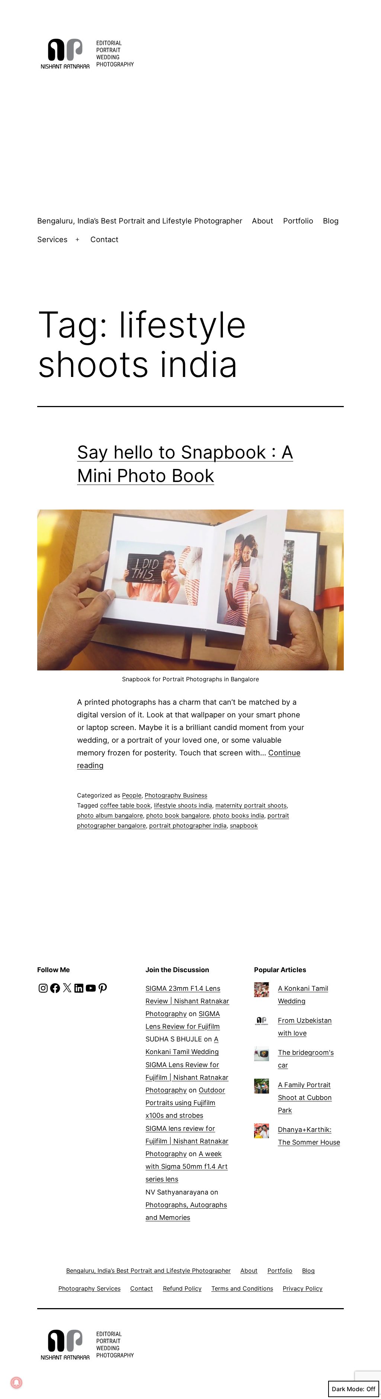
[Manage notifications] (16, 1383)
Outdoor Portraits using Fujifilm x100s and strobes (185, 1102)
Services (52, 239)
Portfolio (298, 220)
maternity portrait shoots (250, 805)
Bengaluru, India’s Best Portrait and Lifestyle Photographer (139, 220)
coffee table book (125, 805)
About (262, 220)
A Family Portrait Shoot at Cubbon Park (305, 1097)
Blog (331, 220)
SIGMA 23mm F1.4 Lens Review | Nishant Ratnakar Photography (187, 1001)
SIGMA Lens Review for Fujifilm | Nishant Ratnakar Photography (186, 1077)
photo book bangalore (177, 815)
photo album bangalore (110, 815)
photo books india (238, 815)
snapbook (244, 825)
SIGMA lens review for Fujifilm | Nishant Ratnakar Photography (186, 1141)
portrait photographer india (188, 825)
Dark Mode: (348, 1389)
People (131, 795)
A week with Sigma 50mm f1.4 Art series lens (186, 1166)
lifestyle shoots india (183, 805)
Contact (104, 239)
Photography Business (176, 795)
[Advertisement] (190, 145)
